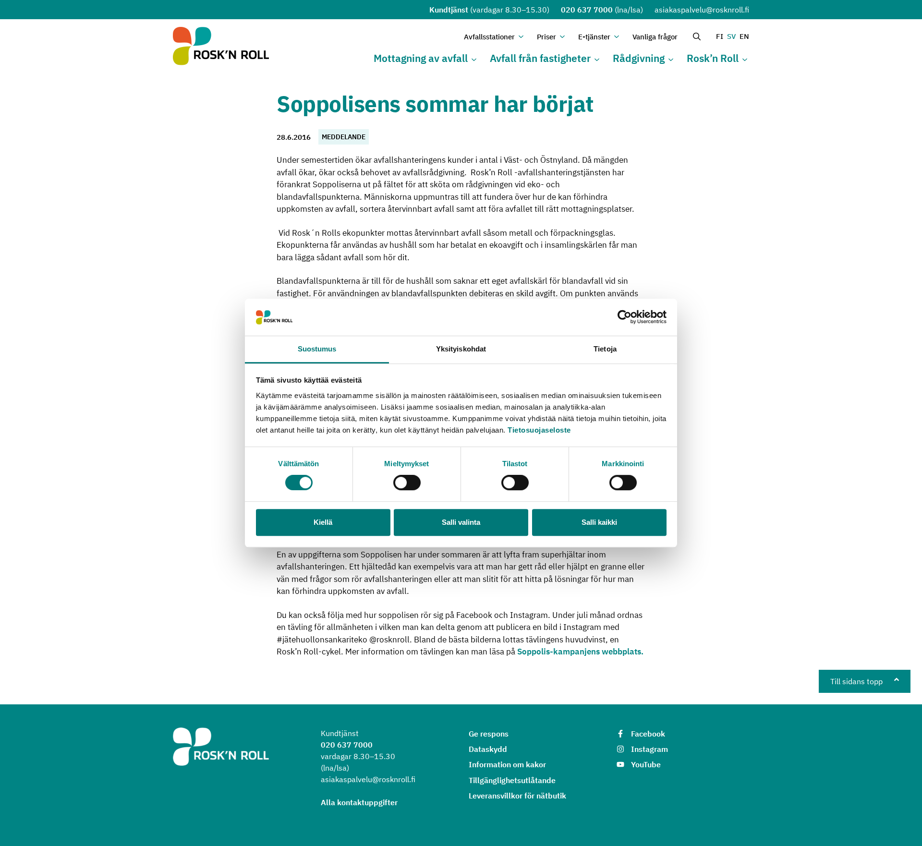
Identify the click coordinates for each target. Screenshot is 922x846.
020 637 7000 (587, 9)
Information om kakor (507, 764)
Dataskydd (488, 749)
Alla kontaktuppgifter (359, 802)
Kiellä (323, 522)
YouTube (646, 764)
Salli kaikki (599, 522)
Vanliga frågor (655, 36)
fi (719, 36)
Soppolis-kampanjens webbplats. (580, 651)
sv (731, 36)
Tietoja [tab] (605, 349)
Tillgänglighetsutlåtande (512, 780)
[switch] (407, 482)
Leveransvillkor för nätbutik (517, 795)
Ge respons (489, 733)
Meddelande (343, 137)
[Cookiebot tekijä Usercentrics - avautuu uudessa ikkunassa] (624, 317)
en (744, 36)
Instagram (649, 749)
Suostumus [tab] (317, 349)
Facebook (648, 733)
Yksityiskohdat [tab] (461, 349)
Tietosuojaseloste (539, 430)
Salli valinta (461, 522)
